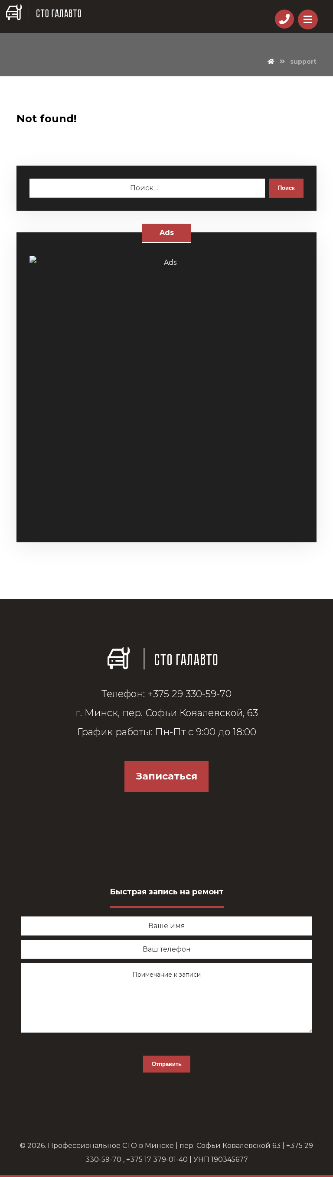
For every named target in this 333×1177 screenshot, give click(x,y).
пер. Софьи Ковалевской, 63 (190, 713)
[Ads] (166, 392)
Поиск (286, 188)
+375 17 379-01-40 (157, 1159)
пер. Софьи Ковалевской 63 (230, 1145)
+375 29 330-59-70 (189, 694)
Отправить (167, 1064)
